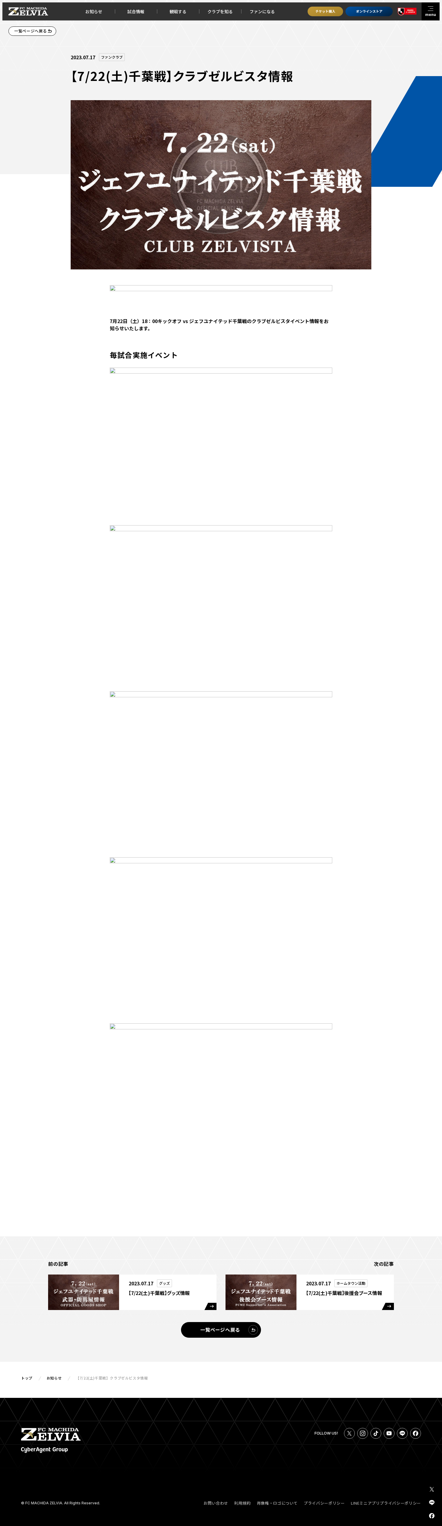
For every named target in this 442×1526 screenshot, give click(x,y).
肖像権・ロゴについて (277, 1503)
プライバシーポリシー (324, 1503)
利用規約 (242, 1503)
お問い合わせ (216, 1503)
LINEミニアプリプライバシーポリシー (386, 1503)
